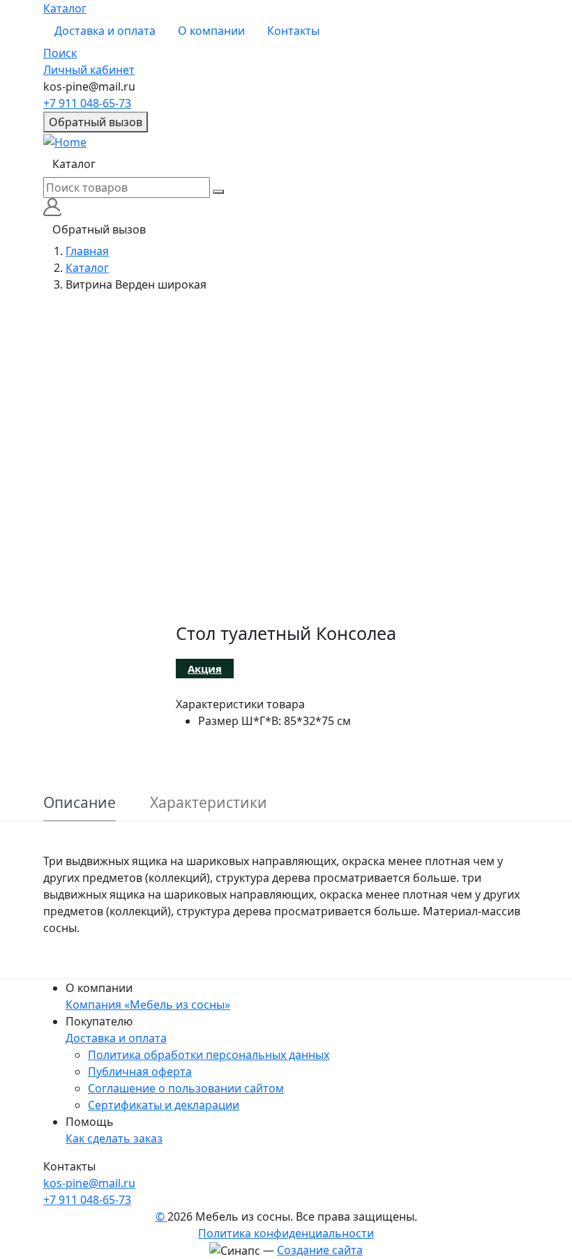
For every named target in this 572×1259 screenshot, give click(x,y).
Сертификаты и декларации (163, 1105)
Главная (87, 251)
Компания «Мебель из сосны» (148, 1004)
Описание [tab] (79, 802)
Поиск (60, 53)
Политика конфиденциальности (286, 1233)
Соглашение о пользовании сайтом (186, 1088)
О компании (211, 30)
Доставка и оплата (105, 30)
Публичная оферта (140, 1071)
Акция (205, 669)
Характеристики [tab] (208, 802)
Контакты (293, 30)
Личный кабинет (89, 69)
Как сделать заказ (114, 1138)
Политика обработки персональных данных (208, 1054)
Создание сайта (320, 1250)
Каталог (64, 8)
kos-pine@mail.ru (89, 1183)
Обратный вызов (95, 122)
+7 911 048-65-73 (87, 103)
